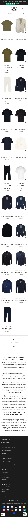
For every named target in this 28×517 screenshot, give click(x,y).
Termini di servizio (5, 477)
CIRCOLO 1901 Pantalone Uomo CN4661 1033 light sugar (7, 99)
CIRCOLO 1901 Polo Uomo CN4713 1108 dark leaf (7, 69)
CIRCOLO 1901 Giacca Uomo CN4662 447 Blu (21, 97)
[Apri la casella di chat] (25, 514)
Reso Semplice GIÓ (5, 487)
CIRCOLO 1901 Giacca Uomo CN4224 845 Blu (21, 215)
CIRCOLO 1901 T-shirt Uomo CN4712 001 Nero (21, 128)
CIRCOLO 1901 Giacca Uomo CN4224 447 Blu (21, 243)
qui (14, 346)
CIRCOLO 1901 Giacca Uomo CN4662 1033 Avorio (20, 157)
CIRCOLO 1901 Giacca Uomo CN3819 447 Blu (21, 299)
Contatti (3, 491)
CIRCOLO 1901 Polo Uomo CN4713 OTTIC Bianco (21, 187)
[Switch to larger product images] (23, 13)
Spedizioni (3, 475)
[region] (14, 343)
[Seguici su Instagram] (6, 496)
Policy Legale (4, 479)
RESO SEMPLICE (14, 342)
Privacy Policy (4, 472)
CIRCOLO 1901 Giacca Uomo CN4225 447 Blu (21, 271)
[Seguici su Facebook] (2, 496)
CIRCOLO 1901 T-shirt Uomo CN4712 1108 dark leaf (7, 39)
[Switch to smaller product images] (26, 13)
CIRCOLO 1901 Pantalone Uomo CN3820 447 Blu (7, 328)
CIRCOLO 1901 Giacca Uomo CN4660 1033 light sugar (20, 39)
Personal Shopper (5, 489)
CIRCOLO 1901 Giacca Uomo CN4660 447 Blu (7, 215)
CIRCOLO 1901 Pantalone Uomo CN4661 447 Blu (7, 187)
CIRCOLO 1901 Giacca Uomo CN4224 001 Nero (7, 243)
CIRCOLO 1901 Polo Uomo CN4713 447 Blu (7, 128)
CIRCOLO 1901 (7, 36)
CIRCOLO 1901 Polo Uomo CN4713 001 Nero (21, 68)
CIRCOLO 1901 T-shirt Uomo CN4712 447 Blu (7, 156)
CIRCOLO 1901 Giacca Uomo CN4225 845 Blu (7, 299)
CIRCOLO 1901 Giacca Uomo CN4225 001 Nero (7, 271)
